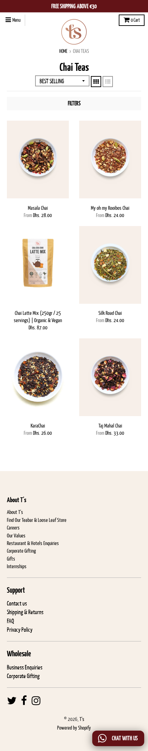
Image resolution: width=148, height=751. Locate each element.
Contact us (17, 603)
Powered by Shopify (74, 727)
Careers (13, 527)
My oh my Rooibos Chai (110, 208)
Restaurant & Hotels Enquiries (33, 543)
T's (82, 719)
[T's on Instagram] (36, 701)
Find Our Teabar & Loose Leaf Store (36, 520)
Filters (74, 103)
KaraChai (38, 425)
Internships (17, 566)
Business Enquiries (24, 667)
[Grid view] (96, 81)
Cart (135, 20)
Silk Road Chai (110, 313)
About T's (15, 512)
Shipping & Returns (25, 612)
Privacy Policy (19, 629)
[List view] (107, 81)
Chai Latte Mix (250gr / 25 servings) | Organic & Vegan (38, 316)
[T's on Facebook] (24, 701)
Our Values (16, 535)
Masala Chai (38, 208)
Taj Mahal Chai (110, 425)
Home (63, 51)
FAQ (10, 621)
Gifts (11, 558)
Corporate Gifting (21, 550)
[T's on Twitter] (12, 701)
